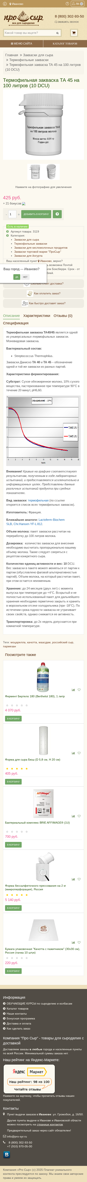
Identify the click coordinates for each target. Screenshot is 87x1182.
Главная (11, 55)
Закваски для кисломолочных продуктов (40, 247)
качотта (32, 642)
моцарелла (18, 642)
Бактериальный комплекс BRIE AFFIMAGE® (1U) (37, 822)
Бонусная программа (21, 1018)
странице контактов (50, 1124)
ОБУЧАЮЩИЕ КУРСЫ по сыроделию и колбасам (39, 1003)
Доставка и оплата (19, 1023)
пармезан (9, 646)
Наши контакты (17, 1013)
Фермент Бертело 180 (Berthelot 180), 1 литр (35, 696)
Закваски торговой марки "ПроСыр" (37, 251)
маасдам (45, 642)
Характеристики (36, 316)
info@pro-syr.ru (17, 1136)
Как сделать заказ (18, 1028)
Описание (11, 316)
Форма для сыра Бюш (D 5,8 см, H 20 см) (32, 759)
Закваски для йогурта (28, 255)
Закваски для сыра (38, 55)
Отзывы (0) (63, 316)
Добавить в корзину (36, 214)
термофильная (38, 500)
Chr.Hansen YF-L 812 (28, 524)
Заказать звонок (68, 22)
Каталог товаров (17, 1008)
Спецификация (16, 323)
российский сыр (62, 642)
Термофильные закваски (29, 60)
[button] (8, 124)
